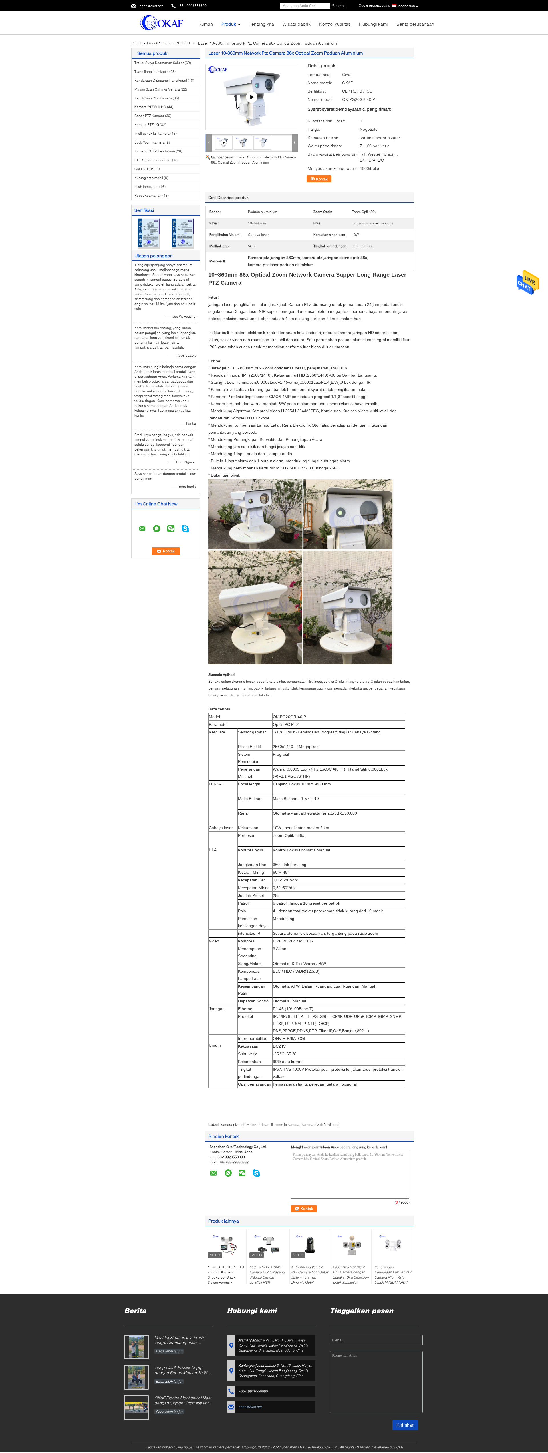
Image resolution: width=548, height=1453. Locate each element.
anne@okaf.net (151, 6)
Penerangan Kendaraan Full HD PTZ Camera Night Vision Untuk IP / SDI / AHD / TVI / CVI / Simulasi (392, 1277)
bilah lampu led (146, 186)
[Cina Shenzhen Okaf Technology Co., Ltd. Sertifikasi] (149, 233)
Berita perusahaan (415, 24)
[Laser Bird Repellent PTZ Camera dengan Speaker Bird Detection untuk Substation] (351, 1245)
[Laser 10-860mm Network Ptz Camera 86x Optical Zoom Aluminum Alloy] (243, 142)
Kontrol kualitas (334, 24)
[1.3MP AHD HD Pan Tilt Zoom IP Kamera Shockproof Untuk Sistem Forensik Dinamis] (226, 1245)
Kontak (322, 179)
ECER (398, 1447)
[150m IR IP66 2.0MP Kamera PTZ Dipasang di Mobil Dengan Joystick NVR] (268, 1245)
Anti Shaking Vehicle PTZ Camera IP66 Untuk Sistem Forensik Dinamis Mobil (309, 1275)
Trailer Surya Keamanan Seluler (159, 63)
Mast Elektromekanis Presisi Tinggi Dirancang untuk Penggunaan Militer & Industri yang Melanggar (181, 1340)
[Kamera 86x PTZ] (252, 97)
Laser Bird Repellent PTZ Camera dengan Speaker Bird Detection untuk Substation (351, 1275)
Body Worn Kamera (149, 142)
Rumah (205, 24)
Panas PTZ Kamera (149, 116)
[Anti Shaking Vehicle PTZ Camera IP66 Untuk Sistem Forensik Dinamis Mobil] (310, 1245)
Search (338, 6)
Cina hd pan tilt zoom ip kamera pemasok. (208, 1447)
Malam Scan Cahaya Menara (157, 89)
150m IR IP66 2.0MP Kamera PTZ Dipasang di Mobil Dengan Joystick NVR (267, 1275)
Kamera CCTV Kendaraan (154, 151)
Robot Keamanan (148, 195)
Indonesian (406, 6)
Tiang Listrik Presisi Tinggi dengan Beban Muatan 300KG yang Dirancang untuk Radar (182, 1370)
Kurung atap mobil (148, 178)
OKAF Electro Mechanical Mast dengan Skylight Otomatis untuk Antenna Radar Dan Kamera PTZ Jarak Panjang (183, 1400)
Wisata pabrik (297, 24)
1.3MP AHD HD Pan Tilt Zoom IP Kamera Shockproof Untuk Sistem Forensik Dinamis (226, 1277)
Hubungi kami (373, 24)
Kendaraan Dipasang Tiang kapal (160, 80)
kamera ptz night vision (238, 1124)
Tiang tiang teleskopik (151, 71)
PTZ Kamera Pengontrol (152, 160)
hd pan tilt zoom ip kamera (279, 1124)
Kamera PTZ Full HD (178, 43)
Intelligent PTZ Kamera (152, 133)
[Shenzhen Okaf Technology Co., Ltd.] (162, 22)
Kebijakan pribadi (159, 1447)
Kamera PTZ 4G (146, 124)
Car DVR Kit (143, 169)
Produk (228, 24)
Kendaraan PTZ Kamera (153, 98)
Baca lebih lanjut (169, 1351)
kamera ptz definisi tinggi (321, 1124)
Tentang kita (261, 24)
